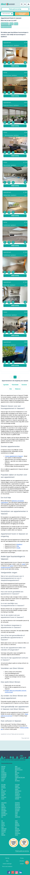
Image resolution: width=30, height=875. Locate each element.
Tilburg (2, 822)
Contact (22, 863)
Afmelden (22, 861)
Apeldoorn (3, 777)
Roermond (17, 805)
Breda (16, 774)
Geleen (2, 795)
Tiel (2, 820)
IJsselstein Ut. (18, 797)
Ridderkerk (17, 802)
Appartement (4, 24)
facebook (8, 872)
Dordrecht (3, 787)
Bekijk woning (15, 66)
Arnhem (3, 779)
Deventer (24, 385)
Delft (16, 779)
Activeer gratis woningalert (22, 14)
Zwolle (16, 834)
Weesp (16, 822)
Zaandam (17, 823)
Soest (16, 815)
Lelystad (3, 805)
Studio (11, 24)
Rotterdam (17, 809)
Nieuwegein (3, 810)
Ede (2, 789)
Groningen (17, 784)
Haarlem (17, 786)
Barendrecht (17, 768)
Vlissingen (3, 830)
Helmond (17, 792)
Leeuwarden (4, 802)
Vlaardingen (3, 828)
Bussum (17, 775)
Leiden (2, 804)
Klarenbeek (15, 385)
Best (16, 771)
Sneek (16, 813)
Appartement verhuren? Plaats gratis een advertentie (12, 734)
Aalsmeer (3, 766)
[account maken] (28, 4)
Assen (2, 780)
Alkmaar (3, 768)
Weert (16, 820)
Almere (2, 771)
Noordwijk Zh (4, 813)
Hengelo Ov (17, 794)
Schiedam (17, 810)
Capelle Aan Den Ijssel (20, 777)
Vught (2, 833)
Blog (7, 861)
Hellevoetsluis (18, 790)
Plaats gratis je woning (15, 9)
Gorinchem (3, 797)
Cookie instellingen (7, 863)
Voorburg (3, 831)
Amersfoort (3, 772)
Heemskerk (17, 787)
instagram (16, 872)
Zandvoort (17, 825)
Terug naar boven (25, 738)
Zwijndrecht (17, 833)
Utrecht (2, 823)
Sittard (16, 812)
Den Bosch (17, 780)
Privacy (22, 858)
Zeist (16, 827)
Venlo (2, 827)
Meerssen (3, 809)
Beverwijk (17, 772)
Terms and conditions (7, 866)
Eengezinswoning (6, 26)
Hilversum (17, 795)
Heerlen (16, 789)
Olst (10, 389)
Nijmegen (3, 812)
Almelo (2, 769)
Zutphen (17, 831)
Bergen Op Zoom (18, 769)
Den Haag (3, 784)
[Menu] (21, 4)
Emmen (3, 792)
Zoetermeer (17, 830)
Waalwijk (3, 834)
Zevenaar (17, 828)
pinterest (12, 872)
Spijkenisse (17, 816)
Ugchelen (6, 385)
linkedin (20, 872)
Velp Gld (3, 825)
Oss (2, 816)
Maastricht (3, 807)
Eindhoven (3, 790)
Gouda (2, 798)
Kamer (16, 24)
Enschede (3, 794)
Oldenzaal (3, 815)
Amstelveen (3, 774)
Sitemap (7, 858)
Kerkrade (17, 798)
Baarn (16, 766)
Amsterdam (3, 775)
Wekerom (18, 389)
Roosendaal (17, 807)
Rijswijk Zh (17, 804)
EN (25, 4)
